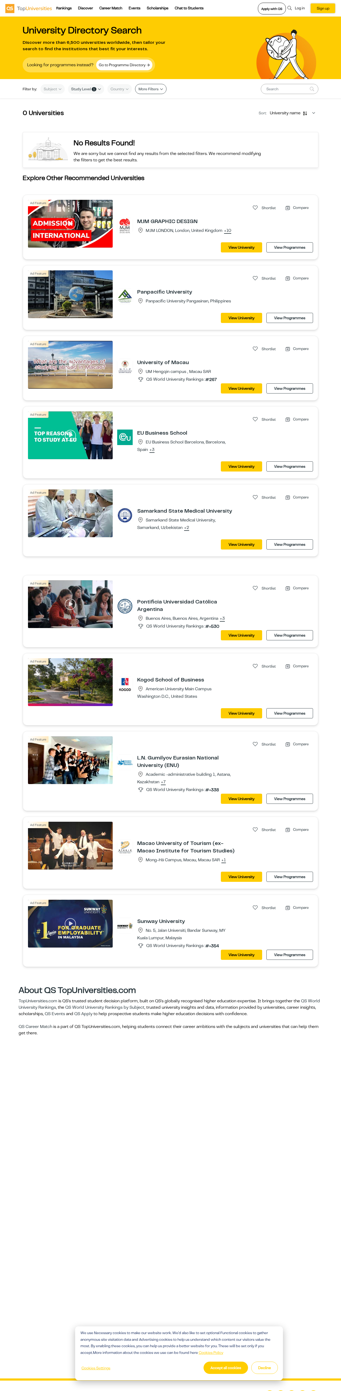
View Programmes (289, 247)
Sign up (323, 8)
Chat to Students (189, 8)
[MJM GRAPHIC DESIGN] (125, 225)
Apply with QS (271, 9)
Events (134, 8)
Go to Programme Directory (122, 65)
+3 (152, 450)
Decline (264, 1367)
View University (241, 247)
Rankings (64, 8)
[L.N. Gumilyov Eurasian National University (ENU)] (125, 762)
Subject (51, 89)
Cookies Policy (211, 1352)
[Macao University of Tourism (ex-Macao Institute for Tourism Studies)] (125, 847)
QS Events (55, 1013)
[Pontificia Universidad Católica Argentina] (125, 606)
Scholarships (157, 8)
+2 (186, 528)
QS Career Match (35, 1026)
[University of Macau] (125, 366)
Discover (85, 8)
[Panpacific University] (125, 296)
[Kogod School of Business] (125, 684)
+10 (227, 231)
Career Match (110, 8)
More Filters (149, 89)
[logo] (28, 8)
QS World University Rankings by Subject (104, 1007)
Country (118, 89)
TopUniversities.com (38, 1001)
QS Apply (83, 1013)
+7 (163, 782)
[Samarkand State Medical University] (125, 515)
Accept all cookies (225, 1367)
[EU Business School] (125, 437)
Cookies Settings (96, 1368)
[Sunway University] (125, 925)
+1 (223, 860)
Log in (300, 8)
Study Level (83, 89)
